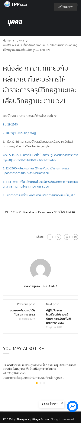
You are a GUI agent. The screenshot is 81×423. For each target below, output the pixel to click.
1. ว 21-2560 (10, 124)
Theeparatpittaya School (33, 419)
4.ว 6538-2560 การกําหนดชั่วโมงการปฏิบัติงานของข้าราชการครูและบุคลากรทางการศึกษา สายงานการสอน (40, 157)
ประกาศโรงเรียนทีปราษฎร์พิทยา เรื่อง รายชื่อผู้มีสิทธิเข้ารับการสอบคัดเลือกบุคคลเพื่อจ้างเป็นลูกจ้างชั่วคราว (39, 367)
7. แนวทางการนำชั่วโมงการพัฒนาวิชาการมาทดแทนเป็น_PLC (39, 195)
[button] (37, 383)
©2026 (7, 419)
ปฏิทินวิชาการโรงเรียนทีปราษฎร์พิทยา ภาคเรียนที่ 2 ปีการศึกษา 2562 (58, 316)
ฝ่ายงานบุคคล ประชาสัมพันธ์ (40, 286)
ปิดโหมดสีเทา (65, 6)
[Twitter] (58, 237)
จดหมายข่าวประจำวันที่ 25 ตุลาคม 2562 (22, 312)
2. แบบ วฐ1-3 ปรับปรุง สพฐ (19, 133)
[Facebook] (50, 237)
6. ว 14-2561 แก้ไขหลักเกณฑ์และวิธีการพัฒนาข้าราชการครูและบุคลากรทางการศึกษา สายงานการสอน (40, 184)
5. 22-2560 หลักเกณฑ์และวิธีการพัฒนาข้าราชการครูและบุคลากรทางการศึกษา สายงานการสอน (36, 170)
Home (7, 40)
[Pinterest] (67, 237)
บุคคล (20, 40)
